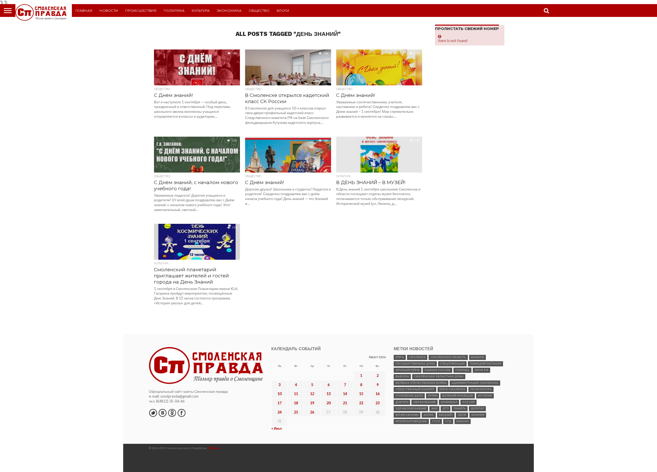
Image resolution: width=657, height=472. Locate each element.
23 (377, 403)
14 (345, 393)
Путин (432, 395)
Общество (259, 10)
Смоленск (417, 357)
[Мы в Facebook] (181, 413)
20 (328, 403)
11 (296, 393)
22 (361, 403)
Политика (174, 10)
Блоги (283, 10)
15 (361, 393)
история (485, 395)
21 (345, 403)
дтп (445, 408)
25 (296, 412)
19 (312, 403)
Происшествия (141, 10)
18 (296, 403)
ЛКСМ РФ (481, 370)
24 (279, 412)
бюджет (446, 415)
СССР (436, 421)
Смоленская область (448, 357)
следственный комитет (414, 389)
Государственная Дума (415, 363)
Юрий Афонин (407, 415)
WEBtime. (214, 448)
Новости (109, 10)
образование (424, 402)
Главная (83, 10)
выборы (402, 376)
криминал (449, 402)
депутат (477, 408)
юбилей (477, 415)
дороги (401, 402)
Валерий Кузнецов (457, 395)
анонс (428, 415)
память (459, 408)
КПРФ (399, 357)
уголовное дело (409, 395)
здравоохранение (410, 408)
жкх (434, 408)
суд (448, 421)
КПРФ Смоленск (452, 389)
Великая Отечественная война (421, 383)
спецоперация (452, 363)
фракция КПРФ (407, 370)
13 (328, 393)
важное (477, 357)
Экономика (229, 10)
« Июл (276, 428)
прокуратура (481, 389)
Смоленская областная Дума (438, 376)
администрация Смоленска (474, 383)
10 (279, 393)
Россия (468, 402)
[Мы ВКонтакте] (162, 413)
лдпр (462, 415)
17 (279, 403)
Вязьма (462, 421)
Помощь (462, 370)
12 (312, 393)
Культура (201, 10)
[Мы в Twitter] (153, 413)
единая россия (437, 370)
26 (312, 412)
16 (377, 393)
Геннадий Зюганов (485, 363)
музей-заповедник (411, 421)
